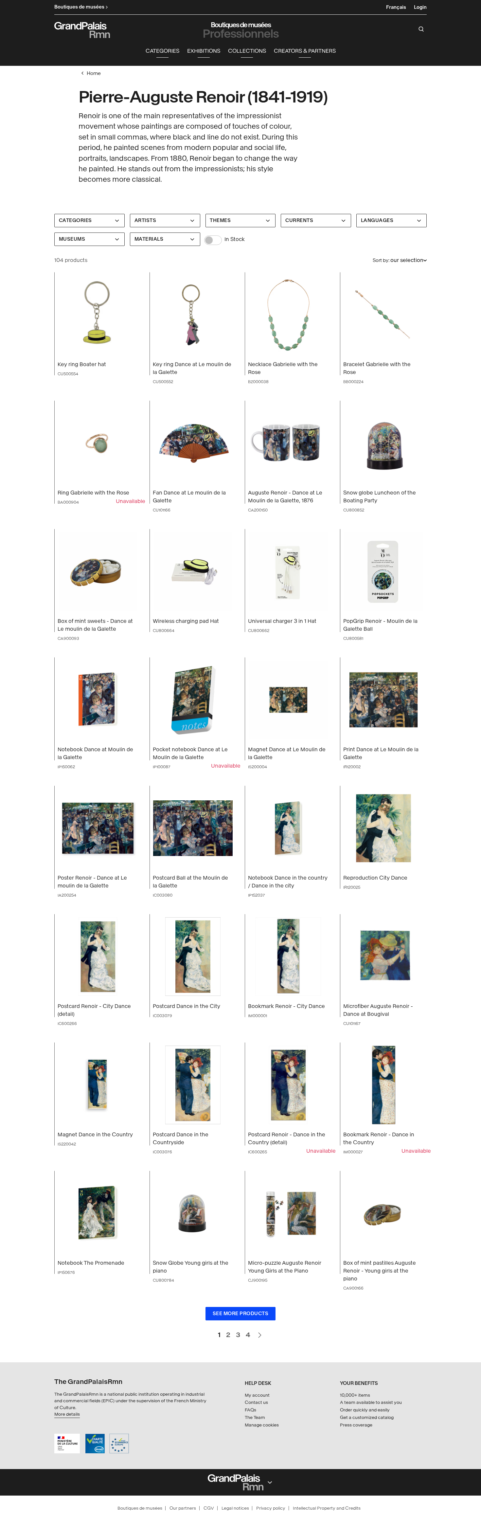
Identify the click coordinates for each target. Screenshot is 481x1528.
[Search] (421, 29)
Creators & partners (305, 51)
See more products (241, 1313)
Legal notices (235, 1508)
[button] (162, 51)
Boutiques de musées (139, 1508)
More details (67, 1414)
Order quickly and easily (365, 1410)
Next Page (259, 1332)
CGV (209, 1508)
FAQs (250, 1410)
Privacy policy (270, 1508)
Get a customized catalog (367, 1417)
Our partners (182, 1508)
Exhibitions (203, 51)
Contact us (256, 1402)
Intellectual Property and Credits (327, 1508)
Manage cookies (262, 1425)
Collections (247, 51)
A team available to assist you (371, 1402)
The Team (255, 1417)
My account (257, 1395)
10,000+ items (355, 1395)
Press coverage (356, 1425)
